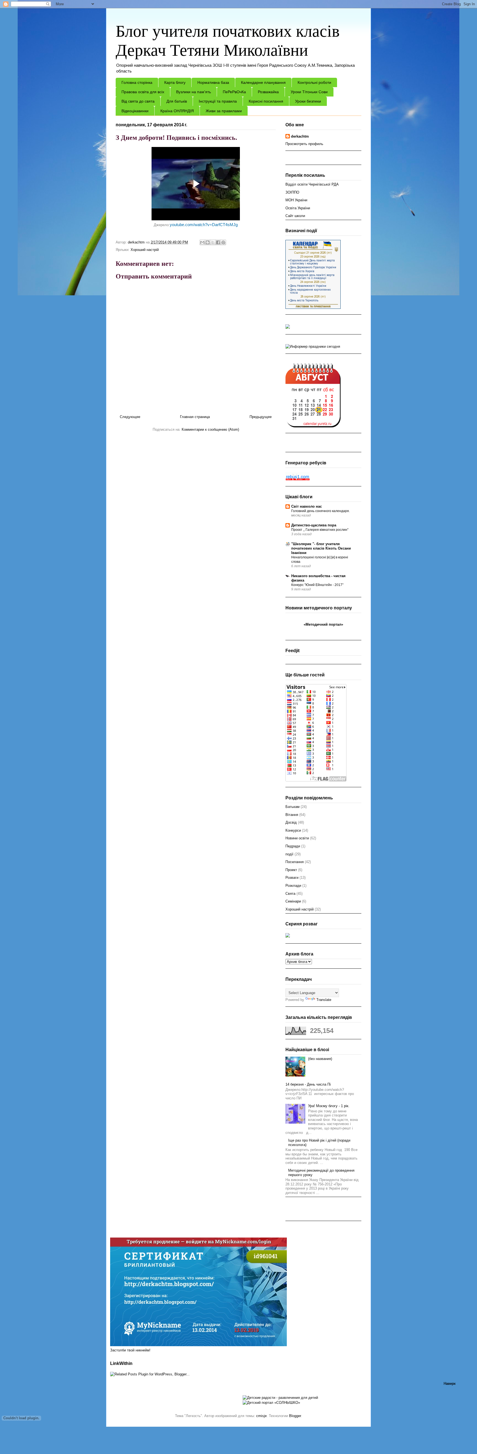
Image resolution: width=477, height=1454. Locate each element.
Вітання (291, 815)
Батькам (292, 807)
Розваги (291, 877)
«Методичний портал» (323, 624)
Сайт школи (295, 216)
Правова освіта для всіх (142, 92)
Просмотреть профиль (304, 144)
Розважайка (268, 92)
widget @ (310, 629)
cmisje (261, 1416)
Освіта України (297, 208)
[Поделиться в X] (213, 242)
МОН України (296, 200)
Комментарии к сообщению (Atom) (210, 429)
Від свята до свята (138, 101)
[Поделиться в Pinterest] (223, 242)
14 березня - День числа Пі (308, 1084)
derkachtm (300, 136)
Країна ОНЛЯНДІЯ (177, 111)
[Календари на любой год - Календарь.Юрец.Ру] (313, 426)
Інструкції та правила (218, 101)
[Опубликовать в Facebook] (218, 242)
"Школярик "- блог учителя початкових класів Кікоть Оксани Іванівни (321, 548)
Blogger (295, 1416)
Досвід (291, 822)
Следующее (130, 417)
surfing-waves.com (329, 629)
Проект (291, 870)
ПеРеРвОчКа (234, 92)
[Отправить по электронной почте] (202, 242)
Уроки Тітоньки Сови (309, 92)
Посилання (294, 862)
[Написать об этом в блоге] (207, 242)
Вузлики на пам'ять (193, 92)
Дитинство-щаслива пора (313, 525)
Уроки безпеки (308, 101)
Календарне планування (263, 82)
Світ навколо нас (306, 506)
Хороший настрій (145, 250)
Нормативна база (213, 82)
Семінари (293, 901)
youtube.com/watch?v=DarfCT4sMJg (204, 224)
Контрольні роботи (314, 82)
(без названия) (320, 1059)
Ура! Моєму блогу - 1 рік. (328, 1106)
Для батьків (176, 101)
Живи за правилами (224, 111)
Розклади (293, 885)
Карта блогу (175, 82)
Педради (292, 846)
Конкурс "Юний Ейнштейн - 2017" (317, 585)
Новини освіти (297, 838)
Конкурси (293, 830)
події (289, 854)
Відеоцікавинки (135, 111)
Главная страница (195, 417)
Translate (323, 1000)
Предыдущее (261, 417)
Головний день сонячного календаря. (320, 511)
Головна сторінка (136, 82)
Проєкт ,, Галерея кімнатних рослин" (319, 530)
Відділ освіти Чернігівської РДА (312, 184)
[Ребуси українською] (297, 479)
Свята (290, 893)
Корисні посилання (266, 101)
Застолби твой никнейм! (130, 1350)
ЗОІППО (292, 192)
